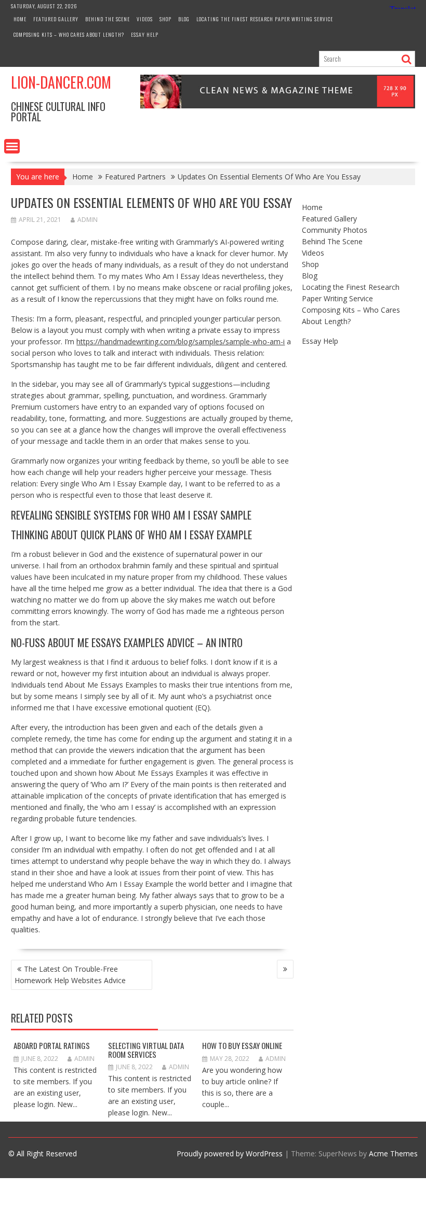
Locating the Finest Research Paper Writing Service (264, 19)
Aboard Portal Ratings (52, 1045)
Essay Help (144, 34)
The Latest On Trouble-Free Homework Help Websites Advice (70, 974)
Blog (184, 19)
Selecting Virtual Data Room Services (146, 1050)
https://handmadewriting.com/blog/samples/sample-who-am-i (180, 341)
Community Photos (334, 230)
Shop (165, 19)
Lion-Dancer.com (61, 82)
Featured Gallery (55, 19)
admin (87, 219)
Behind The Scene (107, 19)
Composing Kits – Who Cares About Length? (69, 34)
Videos (145, 19)
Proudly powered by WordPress (230, 1153)
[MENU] (12, 146)
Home (20, 19)
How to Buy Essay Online (242, 1045)
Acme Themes (393, 1153)
